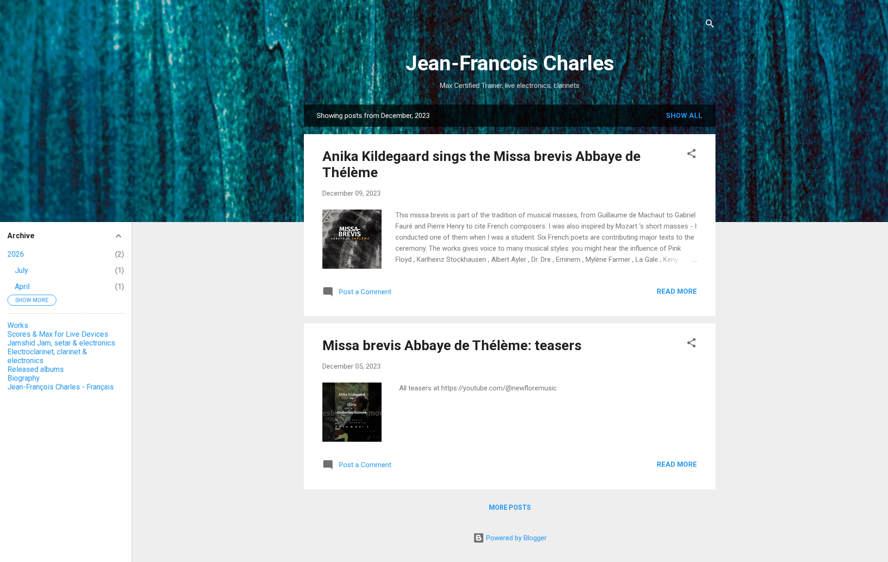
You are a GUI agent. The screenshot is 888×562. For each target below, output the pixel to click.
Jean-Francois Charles (510, 63)
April (22, 286)
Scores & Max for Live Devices (57, 334)
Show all (684, 115)
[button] (691, 155)
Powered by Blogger (515, 538)
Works (17, 325)
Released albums (35, 369)
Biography (23, 378)
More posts (510, 507)
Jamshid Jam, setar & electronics (61, 343)
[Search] (709, 25)
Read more (677, 291)
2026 (15, 254)
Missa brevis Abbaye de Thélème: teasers (451, 345)
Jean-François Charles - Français (60, 387)
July (21, 270)
